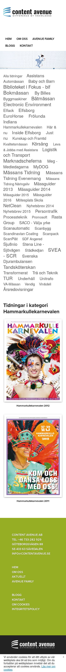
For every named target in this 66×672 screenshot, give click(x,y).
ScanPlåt (10, 238)
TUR (8, 278)
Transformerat (15, 272)
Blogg (10, 46)
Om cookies (21, 604)
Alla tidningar (12, 75)
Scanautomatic (16, 228)
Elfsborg (26, 110)
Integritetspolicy (26, 609)
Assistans (35, 75)
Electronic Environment (27, 104)
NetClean (12, 205)
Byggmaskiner (15, 98)
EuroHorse (13, 116)
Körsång (40, 143)
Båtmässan (43, 98)
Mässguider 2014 (34, 189)
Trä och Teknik (45, 272)
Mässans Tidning (21, 172)
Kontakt (26, 46)
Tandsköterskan (19, 266)
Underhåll (26, 278)
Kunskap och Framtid (29, 138)
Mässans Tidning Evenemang (33, 175)
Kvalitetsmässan (15, 144)
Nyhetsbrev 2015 (17, 211)
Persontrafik (46, 211)
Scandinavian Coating (20, 233)
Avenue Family (43, 39)
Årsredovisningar (18, 289)
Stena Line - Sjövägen (23, 247)
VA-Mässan (11, 284)
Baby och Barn (41, 81)
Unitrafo (46, 278)
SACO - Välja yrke (34, 222)
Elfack (8, 110)
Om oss (22, 39)
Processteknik (15, 217)
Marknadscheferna (22, 160)
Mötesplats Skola (29, 200)
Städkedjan (34, 250)
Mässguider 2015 (16, 194)
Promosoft (39, 217)
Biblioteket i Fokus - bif (26, 86)
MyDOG (40, 166)
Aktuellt (18, 577)
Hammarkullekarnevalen (22, 127)
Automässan (13, 81)
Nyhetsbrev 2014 (40, 205)
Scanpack (51, 233)
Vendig (30, 284)
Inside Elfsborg (26, 132)
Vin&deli (45, 284)
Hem (8, 39)
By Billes (42, 93)
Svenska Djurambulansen (20, 258)
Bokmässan (16, 92)
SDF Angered (32, 238)
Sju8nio (10, 244)
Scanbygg (43, 228)
